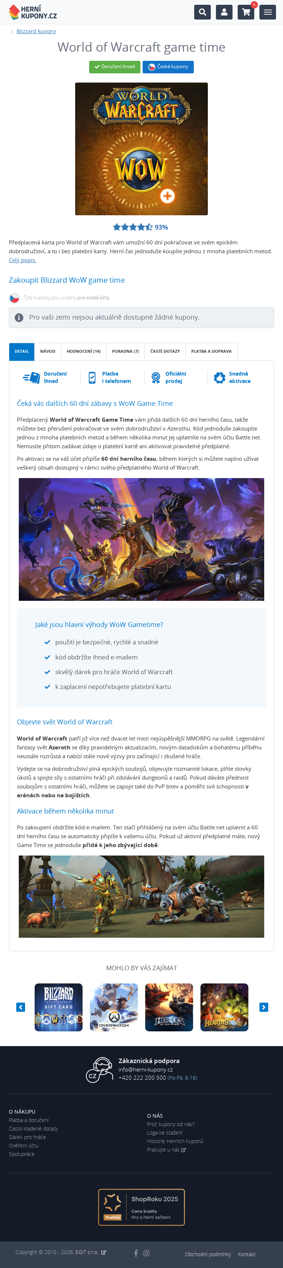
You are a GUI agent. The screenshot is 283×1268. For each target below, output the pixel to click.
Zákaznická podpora (149, 1061)
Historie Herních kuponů (175, 1141)
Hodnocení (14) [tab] (84, 351)
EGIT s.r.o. (88, 1252)
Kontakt (247, 1254)
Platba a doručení (29, 1120)
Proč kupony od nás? (171, 1124)
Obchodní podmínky (208, 1254)
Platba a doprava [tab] (211, 351)
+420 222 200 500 (142, 1078)
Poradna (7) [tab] (125, 351)
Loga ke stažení (164, 1133)
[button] (20, 1007)
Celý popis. (22, 260)
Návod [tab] (47, 351)
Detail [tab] (22, 351)
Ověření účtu (24, 1146)
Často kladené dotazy (33, 1129)
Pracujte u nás (163, 1150)
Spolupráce (22, 1154)
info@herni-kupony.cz (146, 1070)
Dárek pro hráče (27, 1137)
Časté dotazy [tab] (165, 351)
